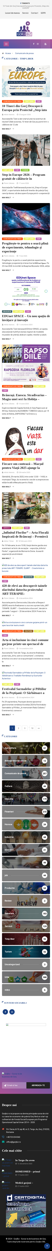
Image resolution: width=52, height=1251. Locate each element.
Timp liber (29, 101)
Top (38, 101)
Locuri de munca (12, 13)
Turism (25, 170)
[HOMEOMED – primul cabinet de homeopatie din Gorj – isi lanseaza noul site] (7, 1174)
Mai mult (6, 129)
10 (32, 728)
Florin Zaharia (9, 183)
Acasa (8, 53)
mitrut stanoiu (9, 115)
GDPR (43, 13)
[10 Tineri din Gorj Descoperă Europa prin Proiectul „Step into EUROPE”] (33, 44)
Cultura (28, 386)
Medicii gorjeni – (24, 1183)
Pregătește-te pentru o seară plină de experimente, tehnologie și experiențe (25, 247)
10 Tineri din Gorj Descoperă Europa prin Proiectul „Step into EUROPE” (26, 7)
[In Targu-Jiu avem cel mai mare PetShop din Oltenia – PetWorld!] (7, 1162)
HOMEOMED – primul (27, 1171)
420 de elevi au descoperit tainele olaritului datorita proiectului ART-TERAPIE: (24, 589)
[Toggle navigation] (6, 44)
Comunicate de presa (24, 53)
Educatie (7, 311)
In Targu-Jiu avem (25, 1160)
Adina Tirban (9, 541)
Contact (34, 13)
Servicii (25, 13)
